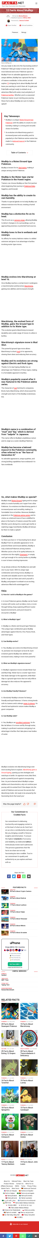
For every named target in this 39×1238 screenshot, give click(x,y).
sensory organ (19, 220)
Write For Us (29, 1184)
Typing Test (5, 985)
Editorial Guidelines (26, 25)
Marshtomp (28, 286)
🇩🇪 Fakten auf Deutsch (28, 1188)
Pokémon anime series (21, 515)
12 (8, 83)
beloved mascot (19, 141)
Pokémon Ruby (29, 186)
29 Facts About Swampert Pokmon (9, 1025)
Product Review (9, 1184)
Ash (15, 388)
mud (18, 351)
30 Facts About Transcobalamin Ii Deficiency (27, 1053)
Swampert (23, 554)
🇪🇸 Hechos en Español (26, 1191)
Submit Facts (5, 1188)
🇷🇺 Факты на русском (25, 1212)
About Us (7, 1181)
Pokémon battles (7, 95)
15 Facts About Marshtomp (26, 1025)
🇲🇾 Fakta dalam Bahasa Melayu (19, 1208)
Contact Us (19, 1184)
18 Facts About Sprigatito (7, 1109)
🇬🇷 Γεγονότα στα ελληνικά (26, 1200)
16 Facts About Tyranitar (7, 1081)
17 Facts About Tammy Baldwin (7, 1163)
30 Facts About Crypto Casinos (20, 891)
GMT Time (4, 980)
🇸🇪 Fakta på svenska (25, 1196)
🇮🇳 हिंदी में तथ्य (7, 1203)
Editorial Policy (16, 1181)
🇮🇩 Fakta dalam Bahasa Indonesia (23, 1203)
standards (18, 839)
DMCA (17, 1186)
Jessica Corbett (24, 20)
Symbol (3, 975)
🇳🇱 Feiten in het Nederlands (11, 1210)
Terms (23, 1186)
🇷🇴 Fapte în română (10, 1212)
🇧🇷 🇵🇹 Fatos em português (25, 1193)
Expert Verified (12, 25)
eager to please (29, 703)
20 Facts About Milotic (17, 926)
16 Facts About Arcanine (18, 932)
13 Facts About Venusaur (18, 919)
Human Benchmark (7, 990)
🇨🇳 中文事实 (19, 1217)
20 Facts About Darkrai (18, 898)
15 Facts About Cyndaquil (26, 1109)
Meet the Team (28, 1181)
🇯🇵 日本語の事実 (11, 1205)
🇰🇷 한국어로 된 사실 (25, 1205)
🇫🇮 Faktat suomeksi (25, 1198)
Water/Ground (17, 501)
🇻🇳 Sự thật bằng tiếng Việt (11, 1215)
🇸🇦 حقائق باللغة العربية (9, 1200)
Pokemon (15, 32)
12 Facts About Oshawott (7, 1136)
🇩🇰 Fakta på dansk (11, 1196)
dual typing (22, 168)
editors (28, 842)
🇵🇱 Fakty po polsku (28, 1210)
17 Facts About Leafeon (18, 905)
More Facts (15, 1188)
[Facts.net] (13, 3)
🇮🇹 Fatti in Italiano (9, 1193)
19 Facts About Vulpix (17, 912)
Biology (23, 32)
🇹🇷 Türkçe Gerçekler (28, 1215)
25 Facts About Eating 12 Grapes (8, 1052)
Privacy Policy (31, 1186)
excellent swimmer (23, 722)
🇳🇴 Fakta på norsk (11, 1198)
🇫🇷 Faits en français (10, 1191)
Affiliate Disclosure (7, 1186)
